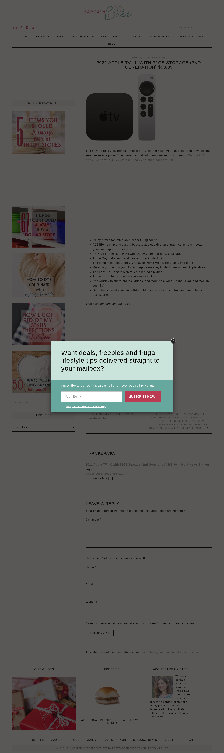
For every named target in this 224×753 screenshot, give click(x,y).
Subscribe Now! (143, 397)
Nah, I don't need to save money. (86, 406)
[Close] (173, 341)
